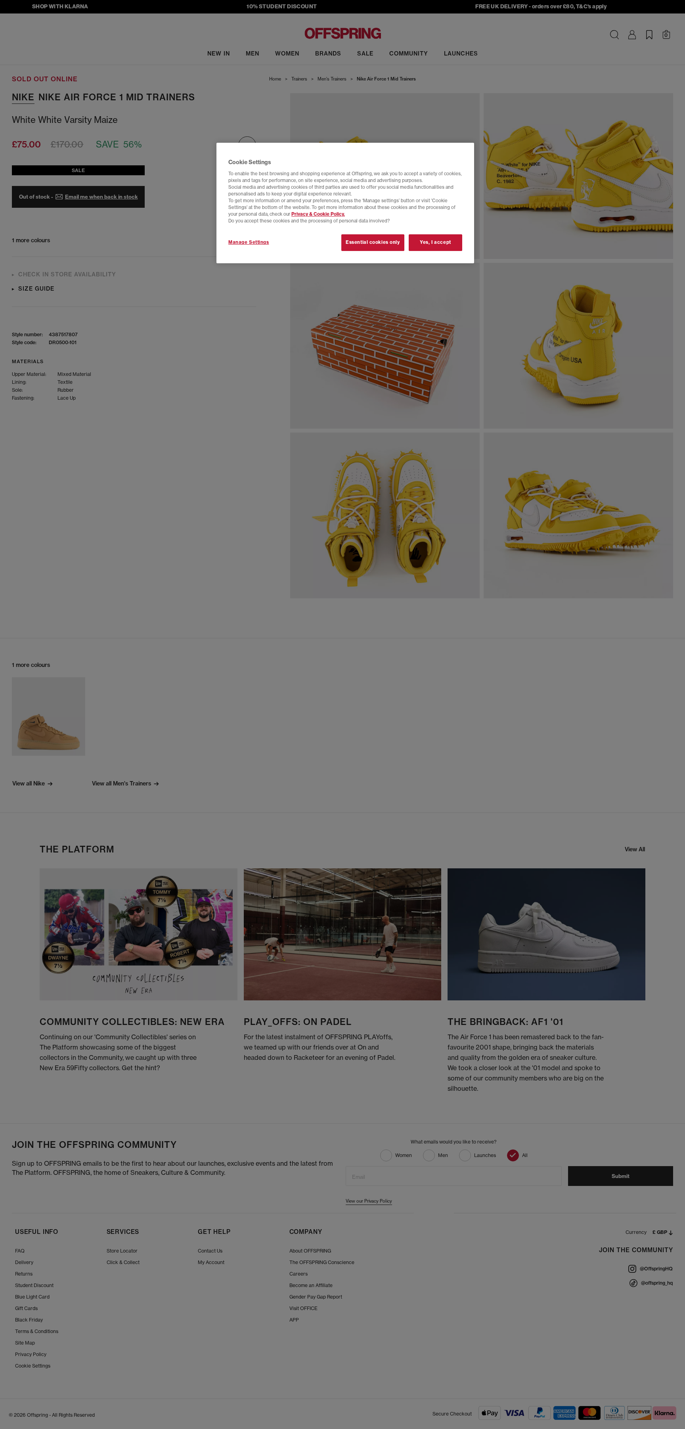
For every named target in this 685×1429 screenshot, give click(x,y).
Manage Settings (248, 242)
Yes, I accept (435, 242)
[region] (345, 203)
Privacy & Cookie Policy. (318, 214)
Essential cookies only (373, 242)
